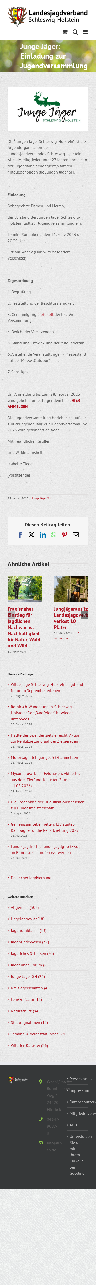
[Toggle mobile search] (75, 32)
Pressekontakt (78, 1078)
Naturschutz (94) (25, 1010)
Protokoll (45, 314)
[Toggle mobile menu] (85, 32)
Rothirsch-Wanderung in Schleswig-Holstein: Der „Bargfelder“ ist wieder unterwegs (42, 712)
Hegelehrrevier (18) (27, 918)
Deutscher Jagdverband (31, 877)
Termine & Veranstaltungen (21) (38, 1033)
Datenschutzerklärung (78, 1101)
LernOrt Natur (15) (26, 999)
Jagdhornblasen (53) (28, 930)
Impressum (78, 1090)
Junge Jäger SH (41, 498)
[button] (11, 615)
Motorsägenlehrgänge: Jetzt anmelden (44, 757)
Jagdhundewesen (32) (30, 941)
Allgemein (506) (25, 907)
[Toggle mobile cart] (65, 32)
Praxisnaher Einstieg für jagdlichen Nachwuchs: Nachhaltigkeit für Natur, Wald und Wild (24, 627)
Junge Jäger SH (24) (28, 976)
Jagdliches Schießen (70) (32, 953)
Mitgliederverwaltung (78, 1113)
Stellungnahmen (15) (29, 1022)
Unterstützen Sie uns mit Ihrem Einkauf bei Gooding (78, 1155)
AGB (73, 1124)
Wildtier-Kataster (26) (29, 1045)
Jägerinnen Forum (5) (29, 964)
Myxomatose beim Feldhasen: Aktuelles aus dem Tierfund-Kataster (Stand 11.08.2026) (45, 779)
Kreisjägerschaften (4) (29, 987)
